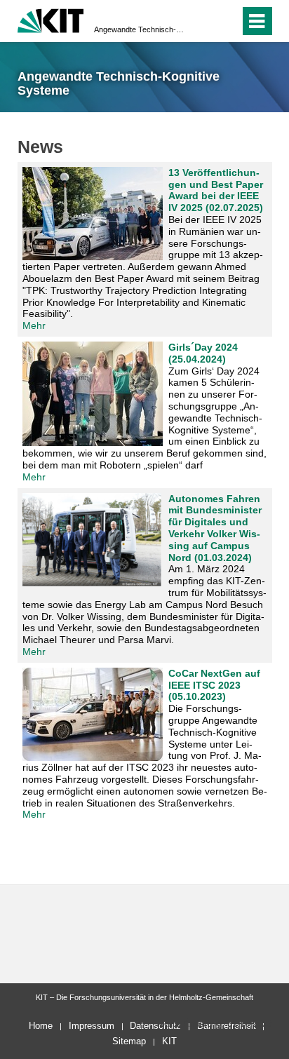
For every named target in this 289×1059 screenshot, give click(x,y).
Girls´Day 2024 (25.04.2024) (203, 353)
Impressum (91, 1025)
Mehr (34, 325)
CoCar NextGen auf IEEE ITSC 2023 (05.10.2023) (214, 685)
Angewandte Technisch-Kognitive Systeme (140, 29)
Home (41, 1025)
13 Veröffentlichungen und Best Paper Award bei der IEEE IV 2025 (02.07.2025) (215, 190)
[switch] (204, 21)
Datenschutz (155, 1025)
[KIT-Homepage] (51, 19)
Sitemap (129, 1041)
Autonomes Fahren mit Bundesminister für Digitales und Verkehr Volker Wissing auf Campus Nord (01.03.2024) (215, 528)
